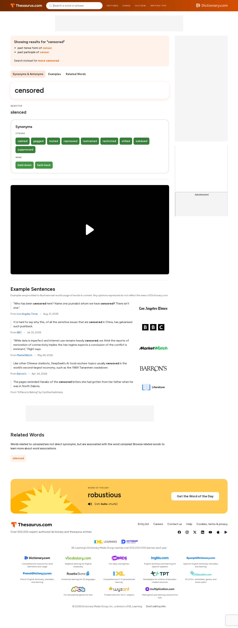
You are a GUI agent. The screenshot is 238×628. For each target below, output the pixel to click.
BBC (19, 332)
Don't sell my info (156, 606)
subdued (141, 141)
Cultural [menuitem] (140, 5)
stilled (126, 141)
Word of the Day (98, 488)
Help (189, 524)
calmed (22, 141)
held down (25, 165)
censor (47, 48)
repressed (70, 141)
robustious (104, 495)
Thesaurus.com (26, 5)
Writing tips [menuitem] (158, 5)
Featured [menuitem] (112, 5)
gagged (38, 141)
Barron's (21, 373)
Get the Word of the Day (195, 496)
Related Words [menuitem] (76, 74)
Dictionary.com (212, 6)
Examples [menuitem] (54, 74)
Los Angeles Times (27, 313)
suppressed (25, 149)
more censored (48, 60)
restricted (109, 141)
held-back (44, 165)
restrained (90, 141)
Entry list (143, 524)
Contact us (174, 524)
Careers (158, 524)
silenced (18, 458)
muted (53, 141)
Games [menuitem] (126, 5)
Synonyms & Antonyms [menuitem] (28, 74)
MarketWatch (24, 355)
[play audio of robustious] (90, 504)
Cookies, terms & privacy (212, 524)
